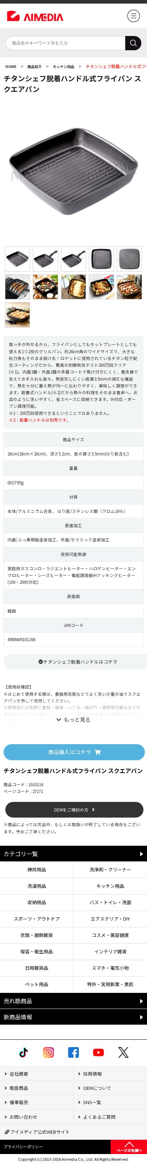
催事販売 (18, 1102)
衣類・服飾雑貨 (36, 935)
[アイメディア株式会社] (133, 20)
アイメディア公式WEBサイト (39, 1131)
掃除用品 (36, 869)
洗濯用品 (36, 885)
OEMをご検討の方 (71, 810)
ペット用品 (36, 984)
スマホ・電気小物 (110, 967)
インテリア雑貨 (110, 951)
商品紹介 (34, 66)
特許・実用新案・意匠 (110, 984)
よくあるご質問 (99, 1116)
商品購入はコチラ (69, 752)
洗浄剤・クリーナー (110, 869)
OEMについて (96, 1088)
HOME (11, 66)
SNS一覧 (91, 1102)
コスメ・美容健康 (110, 935)
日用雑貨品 (36, 967)
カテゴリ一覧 (21, 853)
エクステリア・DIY (110, 918)
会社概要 (18, 1073)
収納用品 (36, 902)
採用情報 (92, 1073)
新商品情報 (18, 1017)
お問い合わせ (23, 1116)
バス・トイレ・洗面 (110, 902)
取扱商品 (18, 1088)
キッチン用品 (64, 66)
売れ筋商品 (18, 1000)
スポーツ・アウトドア (37, 918)
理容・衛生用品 (36, 951)
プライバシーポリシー (23, 1146)
